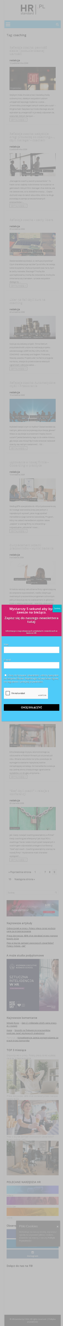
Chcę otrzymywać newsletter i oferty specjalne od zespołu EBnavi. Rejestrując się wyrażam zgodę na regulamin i (31, 678)
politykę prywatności (31, 681)
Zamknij (57, 608)
